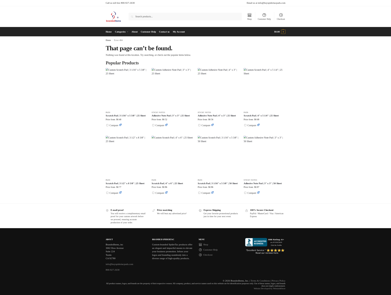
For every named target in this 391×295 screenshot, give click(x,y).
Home (108, 40)
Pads (108, 112)
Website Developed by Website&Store (269, 288)
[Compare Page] (120, 125)
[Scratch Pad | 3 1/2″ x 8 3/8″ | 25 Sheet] (126, 156)
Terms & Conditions (260, 281)
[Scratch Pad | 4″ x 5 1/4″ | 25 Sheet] (264, 88)
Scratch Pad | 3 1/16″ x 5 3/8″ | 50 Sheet (218, 183)
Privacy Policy (278, 281)
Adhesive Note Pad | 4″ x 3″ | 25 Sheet (217, 115)
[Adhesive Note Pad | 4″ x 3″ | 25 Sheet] (218, 88)
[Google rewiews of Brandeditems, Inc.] (265, 252)
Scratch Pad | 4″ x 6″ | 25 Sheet (167, 183)
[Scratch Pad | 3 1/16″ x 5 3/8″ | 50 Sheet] (218, 156)
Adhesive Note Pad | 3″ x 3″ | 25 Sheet (171, 115)
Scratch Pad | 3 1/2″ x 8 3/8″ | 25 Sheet (125, 183)
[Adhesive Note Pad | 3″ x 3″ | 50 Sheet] (264, 156)
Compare (113, 125)
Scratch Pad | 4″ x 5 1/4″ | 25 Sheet (261, 115)
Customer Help (264, 19)
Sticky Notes (158, 112)
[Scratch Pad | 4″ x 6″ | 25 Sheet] (172, 156)
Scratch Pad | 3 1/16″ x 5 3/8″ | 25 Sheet (126, 115)
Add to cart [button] (126, 131)
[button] (279, 31)
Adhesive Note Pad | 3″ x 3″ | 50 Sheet (263, 183)
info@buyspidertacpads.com (119, 264)
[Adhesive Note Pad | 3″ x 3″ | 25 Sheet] (172, 88)
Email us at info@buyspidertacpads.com (266, 3)
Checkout (281, 19)
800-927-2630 (113, 270)
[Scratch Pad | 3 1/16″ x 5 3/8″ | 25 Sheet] (126, 88)
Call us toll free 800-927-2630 (120, 3)
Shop (249, 19)
